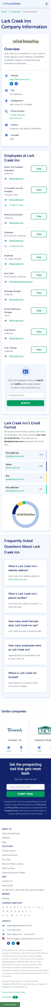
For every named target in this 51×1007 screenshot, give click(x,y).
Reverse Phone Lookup (12, 864)
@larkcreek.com (16, 178)
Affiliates (6, 838)
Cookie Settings (10, 1004)
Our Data (6, 859)
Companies (15, 12)
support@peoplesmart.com (19, 925)
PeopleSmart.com (11, 810)
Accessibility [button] (7, 997)
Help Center (7, 885)
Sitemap (5, 898)
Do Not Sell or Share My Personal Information (23, 890)
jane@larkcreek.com (15, 479)
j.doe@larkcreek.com (15, 491)
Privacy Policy (13, 807)
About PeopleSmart (11, 833)
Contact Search (9, 851)
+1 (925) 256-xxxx (17, 115)
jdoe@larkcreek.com (15, 456)
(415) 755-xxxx (16, 118)
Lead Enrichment (9, 855)
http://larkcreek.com (19, 79)
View (38, 169)
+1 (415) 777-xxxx (16, 205)
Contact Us (7, 881)
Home (4, 12)
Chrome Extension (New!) (13, 873)
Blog (4, 842)
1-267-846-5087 (14, 930)
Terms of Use (40, 804)
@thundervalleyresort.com (21, 281)
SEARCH (25, 403)
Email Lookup (8, 868)
